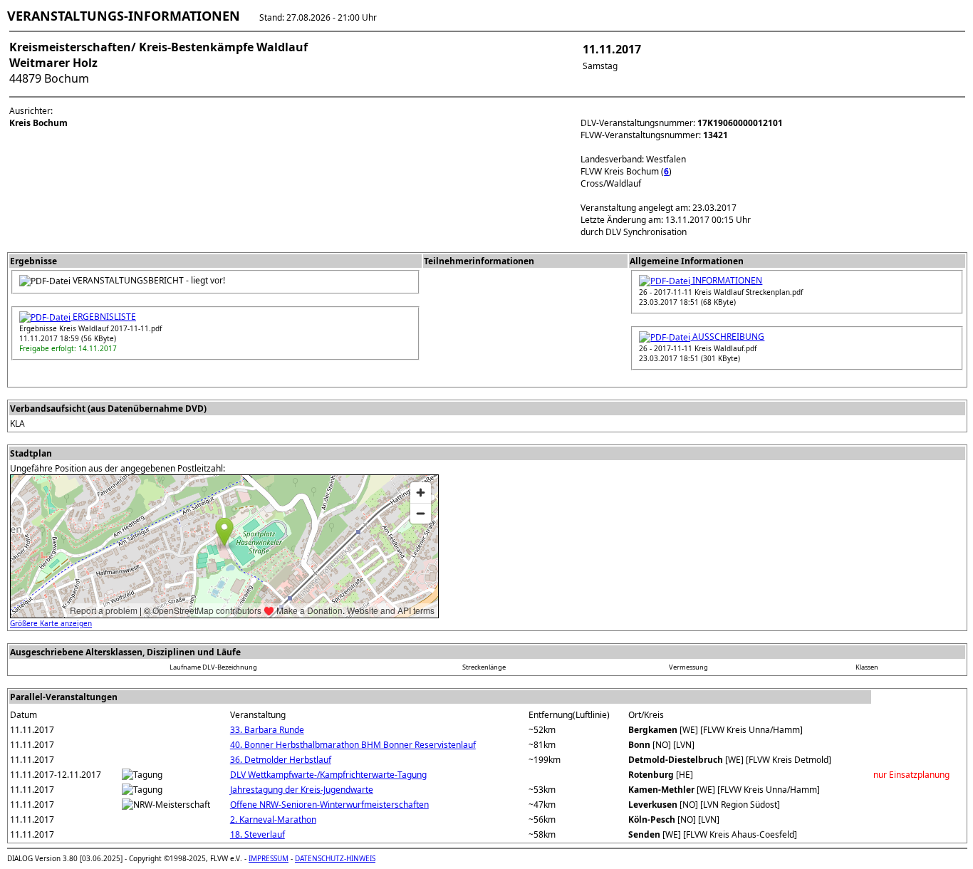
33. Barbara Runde (267, 730)
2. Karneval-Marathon (273, 819)
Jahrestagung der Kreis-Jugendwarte (301, 790)
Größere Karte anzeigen (51, 623)
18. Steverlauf (257, 834)
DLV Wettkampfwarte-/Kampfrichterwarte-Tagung (328, 775)
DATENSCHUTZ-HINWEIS (335, 858)
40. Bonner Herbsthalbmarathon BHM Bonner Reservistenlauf (353, 745)
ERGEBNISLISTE (103, 317)
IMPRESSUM (268, 858)
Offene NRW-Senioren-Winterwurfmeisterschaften (329, 804)
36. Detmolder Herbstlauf (280, 760)
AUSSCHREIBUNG (727, 337)
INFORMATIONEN (726, 280)
